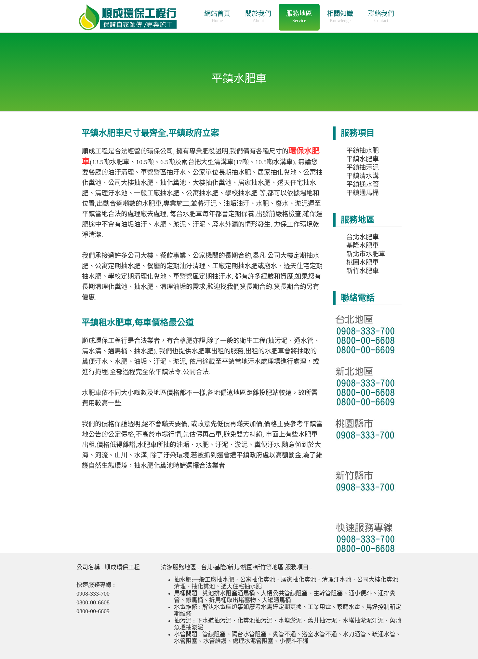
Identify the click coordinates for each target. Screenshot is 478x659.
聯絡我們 (381, 16)
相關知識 (340, 16)
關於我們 (258, 16)
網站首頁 (217, 16)
